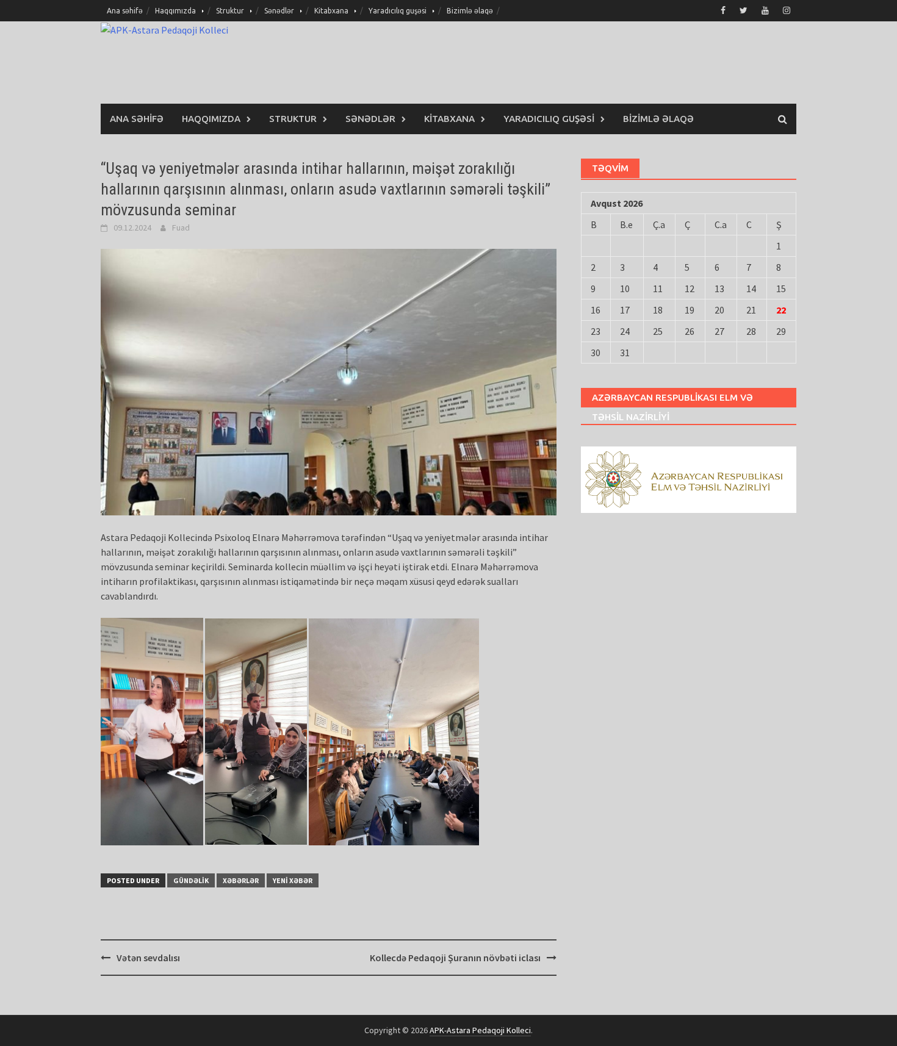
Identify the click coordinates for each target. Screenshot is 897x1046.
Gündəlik (191, 880)
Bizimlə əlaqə (470, 11)
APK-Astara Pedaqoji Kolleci (480, 1030)
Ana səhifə (125, 11)
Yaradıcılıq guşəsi (398, 11)
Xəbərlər (241, 880)
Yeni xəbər (292, 880)
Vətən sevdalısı (148, 957)
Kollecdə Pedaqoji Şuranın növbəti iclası (455, 957)
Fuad (181, 227)
